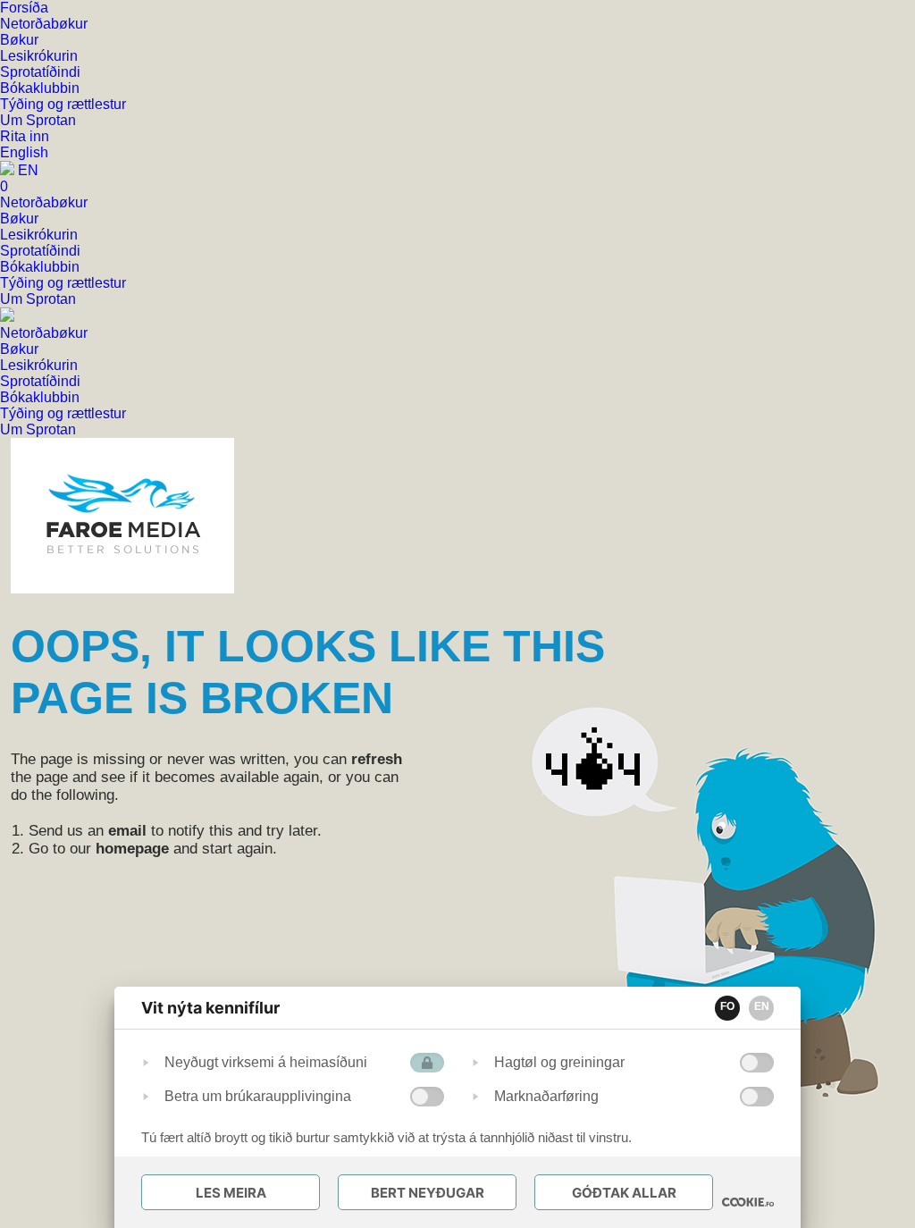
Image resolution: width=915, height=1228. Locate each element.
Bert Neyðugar (427, 1192)
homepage (132, 848)
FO (727, 1006)
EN (761, 1006)
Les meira (231, 1192)
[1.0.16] (748, 1202)
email (127, 830)
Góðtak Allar (624, 1192)
